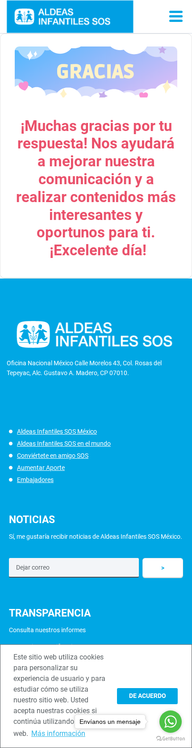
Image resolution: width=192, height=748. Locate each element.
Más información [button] (58, 733)
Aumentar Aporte (41, 467)
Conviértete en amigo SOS (52, 455)
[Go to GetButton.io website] (170, 739)
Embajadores (35, 479)
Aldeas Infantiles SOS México (57, 431)
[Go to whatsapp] (170, 721)
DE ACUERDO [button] (147, 696)
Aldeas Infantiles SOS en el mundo (64, 443)
